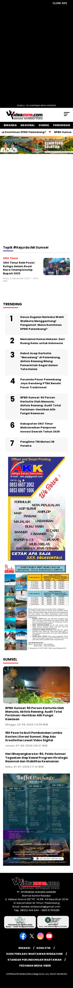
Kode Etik (43, 948)
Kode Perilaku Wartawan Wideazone (34, 954)
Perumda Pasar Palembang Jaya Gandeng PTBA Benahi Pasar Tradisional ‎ (40, 383)
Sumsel (44, 125)
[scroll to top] (67, 964)
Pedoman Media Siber (35, 966)
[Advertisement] (36, 205)
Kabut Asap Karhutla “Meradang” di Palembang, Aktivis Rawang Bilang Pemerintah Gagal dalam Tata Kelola (40, 361)
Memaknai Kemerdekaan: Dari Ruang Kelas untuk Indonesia (42, 341)
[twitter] (32, 938)
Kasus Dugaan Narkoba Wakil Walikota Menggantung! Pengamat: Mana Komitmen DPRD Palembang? (42, 323)
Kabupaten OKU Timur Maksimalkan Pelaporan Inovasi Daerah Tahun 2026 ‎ (40, 427)
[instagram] (41, 938)
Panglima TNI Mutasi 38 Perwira (37, 444)
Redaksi (24, 948)
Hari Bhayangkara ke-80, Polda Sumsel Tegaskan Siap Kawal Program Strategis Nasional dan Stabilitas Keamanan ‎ (36, 757)
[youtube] (50, 938)
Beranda (10, 125)
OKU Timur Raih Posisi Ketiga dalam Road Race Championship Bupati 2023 (18, 268)
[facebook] (23, 938)
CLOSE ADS (60, 3)
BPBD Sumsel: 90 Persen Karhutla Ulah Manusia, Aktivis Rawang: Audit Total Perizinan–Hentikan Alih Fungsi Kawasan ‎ (40, 405)
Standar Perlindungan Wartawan (34, 960)
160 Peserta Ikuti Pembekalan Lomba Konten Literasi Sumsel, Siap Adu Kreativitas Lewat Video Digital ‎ (33, 736)
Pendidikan (61, 125)
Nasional (27, 125)
